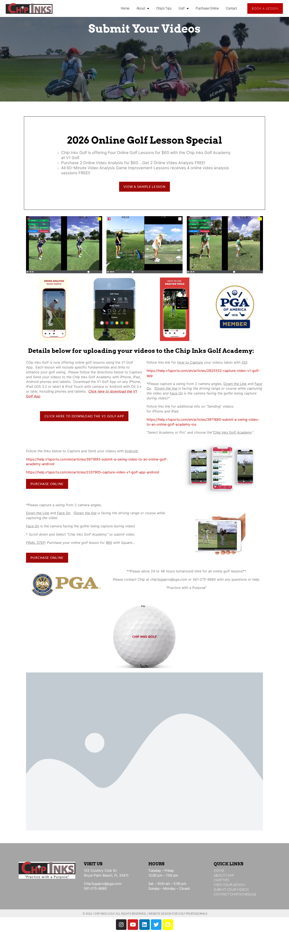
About (140, 8)
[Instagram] (121, 924)
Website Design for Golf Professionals (178, 913)
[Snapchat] (167, 924)
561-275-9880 (95, 888)
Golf (181, 8)
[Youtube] (133, 924)
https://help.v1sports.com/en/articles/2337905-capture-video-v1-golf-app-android (92, 472)
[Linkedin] (144, 924)
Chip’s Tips (163, 8)
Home (125, 8)
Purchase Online (207, 8)
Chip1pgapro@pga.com (102, 883)
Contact (231, 8)
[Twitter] (156, 924)
